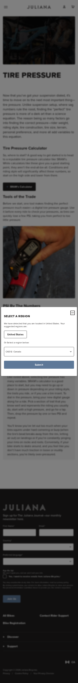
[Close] (72, 312)
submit (39, 365)
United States (15, 334)
